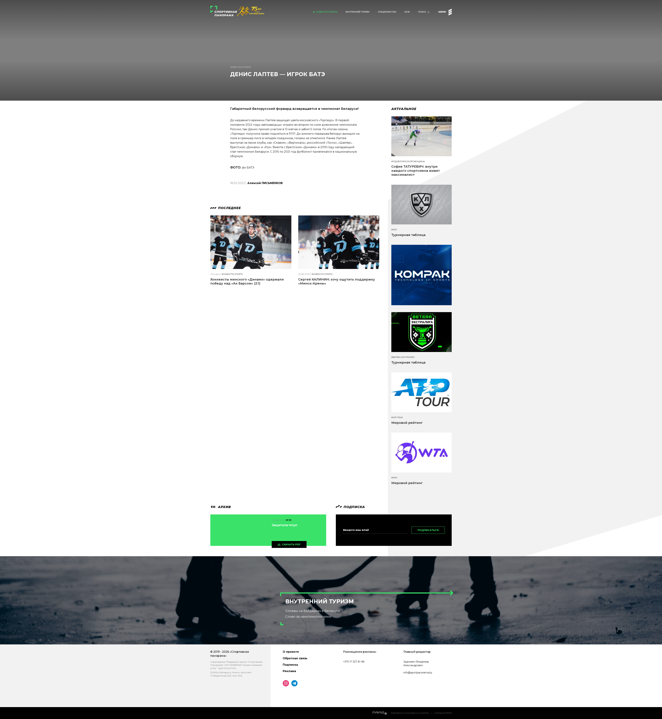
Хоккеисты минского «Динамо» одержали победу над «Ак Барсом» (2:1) (247, 281)
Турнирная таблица (408, 235)
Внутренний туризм (357, 12)
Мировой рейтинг (407, 423)
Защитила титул (284, 525)
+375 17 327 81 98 (353, 661)
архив (224, 507)
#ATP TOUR (397, 417)
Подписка (290, 664)
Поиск (422, 12)
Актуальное (403, 109)
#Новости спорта (232, 274)
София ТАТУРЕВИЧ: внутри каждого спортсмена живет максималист (415, 171)
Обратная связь (295, 658)
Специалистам (387, 12)
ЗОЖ (407, 12)
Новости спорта (327, 12)
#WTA (394, 478)
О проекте (291, 651)
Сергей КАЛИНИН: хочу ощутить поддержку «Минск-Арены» (336, 281)
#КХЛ (394, 230)
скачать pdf (291, 544)
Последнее (229, 208)
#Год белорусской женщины (408, 161)
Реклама (289, 671)
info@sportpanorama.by (417, 672)
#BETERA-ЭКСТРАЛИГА (403, 357)
